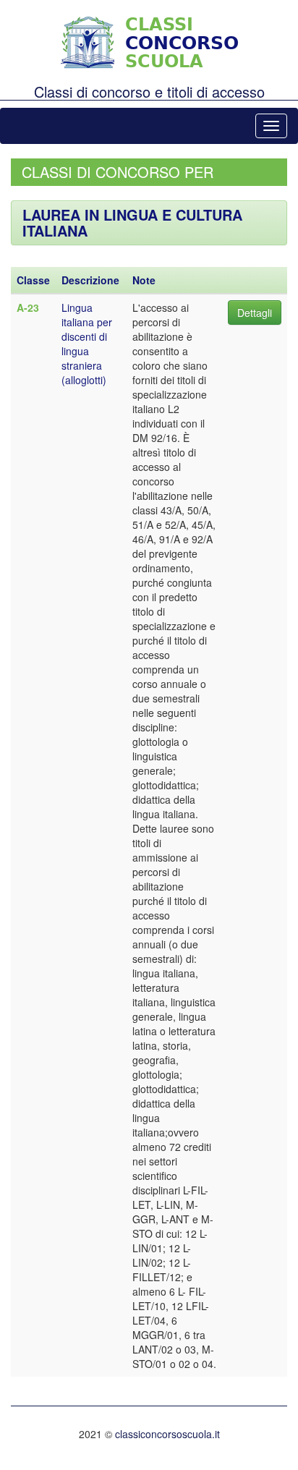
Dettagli (254, 312)
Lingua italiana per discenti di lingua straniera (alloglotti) (86, 343)
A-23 (28, 307)
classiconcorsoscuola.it (167, 1434)
